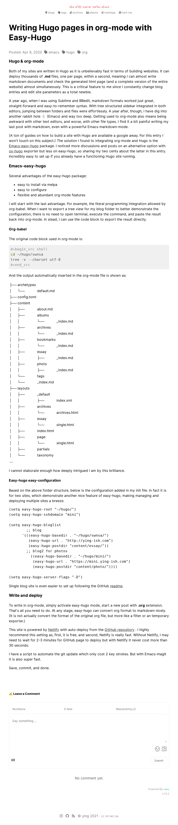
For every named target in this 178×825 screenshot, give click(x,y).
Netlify (53, 629)
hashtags (109, 12)
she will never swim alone (89, 6)
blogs (51, 12)
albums (93, 12)
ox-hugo (16, 151)
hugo (70, 52)
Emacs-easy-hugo (24, 146)
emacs (53, 52)
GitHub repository (119, 629)
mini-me (126, 12)
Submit (158, 760)
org (84, 52)
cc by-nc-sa (109, 816)
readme (116, 586)
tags (63, 12)
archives (77, 12)
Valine (166, 789)
